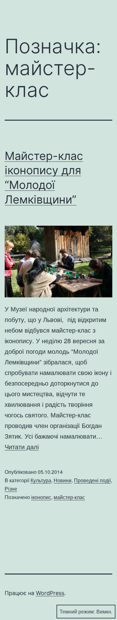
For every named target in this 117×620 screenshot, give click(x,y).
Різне (11, 488)
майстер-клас (69, 497)
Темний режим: (77, 611)
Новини (62, 480)
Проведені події (92, 480)
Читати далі (22, 446)
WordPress (50, 593)
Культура (41, 480)
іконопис (41, 497)
